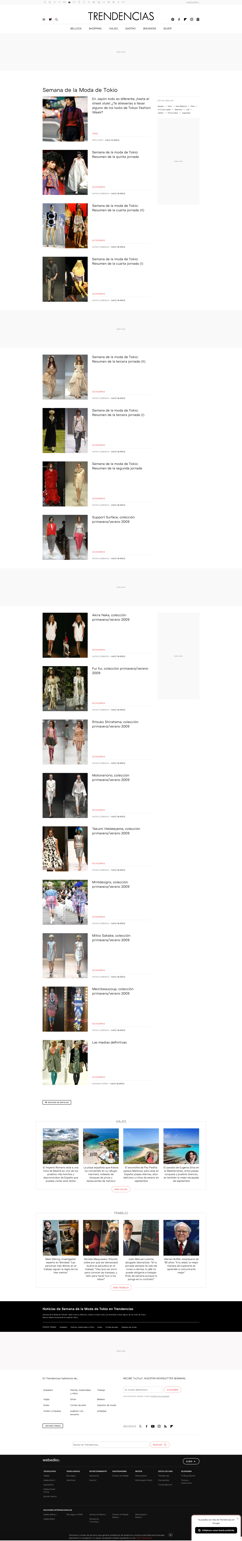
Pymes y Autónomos (186, 1481)
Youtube (153, 1426)
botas (99, 1327)
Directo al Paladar (120, 1475)
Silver (73, 1399)
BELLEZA (75, 28)
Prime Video (173, 113)
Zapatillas (186, 113)
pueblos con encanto (76, 1413)
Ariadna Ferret (100, 1083)
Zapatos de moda (129, 1327)
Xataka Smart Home (49, 1490)
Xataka (46, 1475)
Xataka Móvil (49, 1480)
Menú (44, 19)
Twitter (140, 1426)
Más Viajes (121, 1189)
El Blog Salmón (188, 1475)
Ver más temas (53, 1426)
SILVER (167, 28)
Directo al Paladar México (120, 1515)
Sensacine (94, 1475)
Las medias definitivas (109, 1042)
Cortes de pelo (111, 1327)
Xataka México (50, 1514)
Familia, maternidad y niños (82, 1327)
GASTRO (130, 28)
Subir (189, 1461)
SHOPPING (95, 28)
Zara (170, 106)
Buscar (56, 19)
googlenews (198, 19)
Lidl (187, 109)
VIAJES (113, 28)
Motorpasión (141, 1475)
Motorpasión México (141, 1515)
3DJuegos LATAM (74, 1514)
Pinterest (172, 19)
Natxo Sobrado (100, 193)
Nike (193, 106)
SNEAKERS (149, 28)
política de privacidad (160, 1396)
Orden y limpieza (52, 1411)
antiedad (101, 1411)
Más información (144, 1538)
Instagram (191, 19)
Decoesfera (163, 1480)
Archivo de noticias (58, 1102)
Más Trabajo (121, 1287)
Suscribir (172, 1389)
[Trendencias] (121, 16)
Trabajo (121, 1213)
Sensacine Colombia (94, 1520)
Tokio (95, 133)
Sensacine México (97, 1514)
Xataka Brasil (49, 1519)
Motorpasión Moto (143, 1480)
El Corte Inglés (164, 109)
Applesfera (48, 1484)
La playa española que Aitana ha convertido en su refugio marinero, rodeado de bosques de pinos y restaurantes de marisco (101, 1174)
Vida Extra (70, 1480)
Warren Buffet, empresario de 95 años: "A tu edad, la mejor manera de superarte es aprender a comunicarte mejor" (181, 1265)
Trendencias (163, 1475)
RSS (165, 1426)
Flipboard (185, 19)
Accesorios (98, 187)
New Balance (181, 106)
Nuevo (50, 19)
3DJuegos (71, 1475)
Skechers (178, 109)
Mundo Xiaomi (50, 1496)
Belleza (101, 1399)
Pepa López (97, 140)
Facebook (179, 19)
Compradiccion (165, 1484)
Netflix (161, 113)
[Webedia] (51, 1460)
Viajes (121, 1121)
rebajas (160, 106)
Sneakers (63, 1327)
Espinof (92, 1480)
